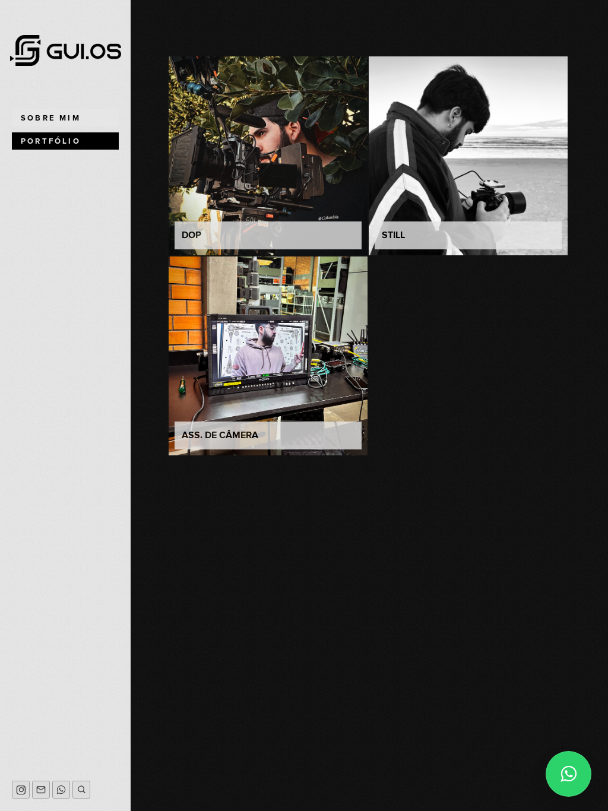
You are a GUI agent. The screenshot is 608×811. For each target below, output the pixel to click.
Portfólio (51, 141)
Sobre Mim (51, 118)
